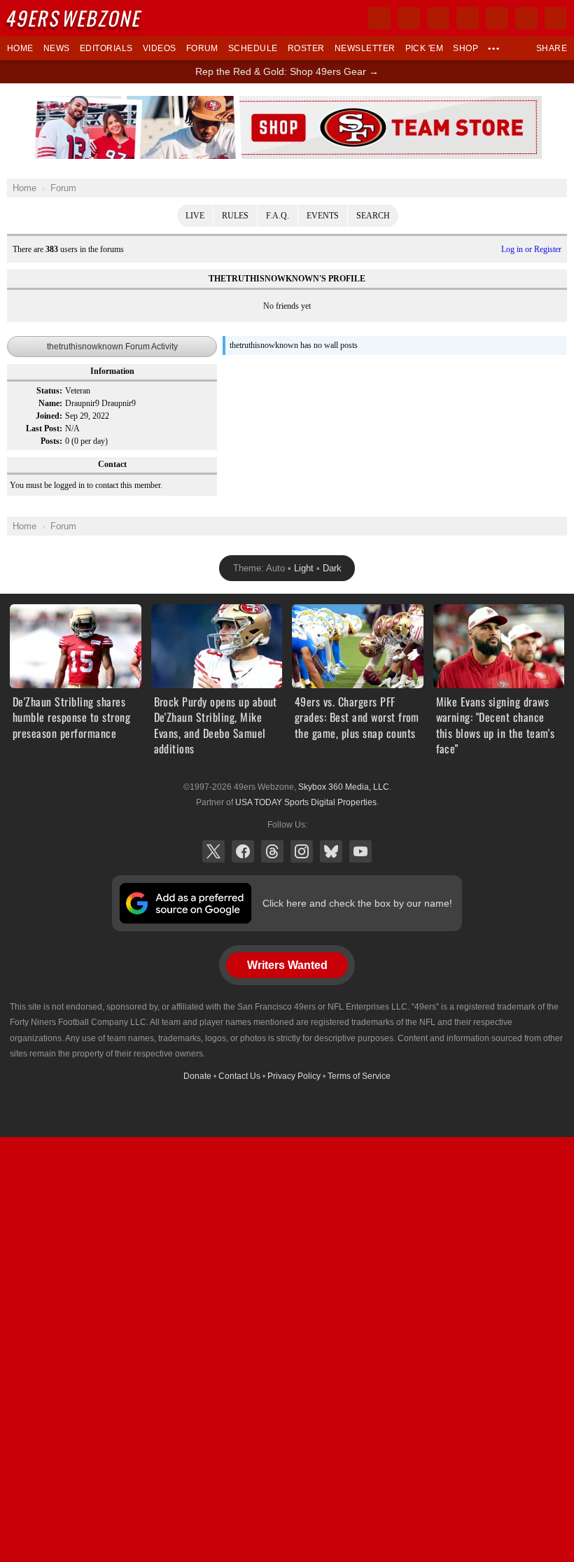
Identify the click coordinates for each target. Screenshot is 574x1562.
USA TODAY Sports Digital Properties (306, 802)
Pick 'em (424, 48)
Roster (306, 48)
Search (373, 216)
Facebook (243, 851)
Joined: (49, 416)
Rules (235, 216)
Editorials (106, 48)
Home (20, 48)
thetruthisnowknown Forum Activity (112, 346)
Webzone (75, 18)
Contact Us (239, 1076)
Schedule (253, 48)
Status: (49, 391)
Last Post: (44, 428)
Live (195, 216)
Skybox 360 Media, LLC (343, 787)
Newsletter (365, 48)
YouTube (360, 851)
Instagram (301, 851)
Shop (465, 48)
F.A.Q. (277, 216)
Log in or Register (531, 249)
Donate (197, 1076)
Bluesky (331, 851)
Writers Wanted (287, 965)
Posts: (51, 441)
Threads (272, 851)
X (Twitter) (213, 851)
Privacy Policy (294, 1076)
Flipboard (497, 18)
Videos (159, 48)
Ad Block (287, 103)
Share (551, 48)
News (56, 48)
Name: (50, 403)
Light (304, 568)
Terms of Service (359, 1076)
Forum (202, 48)
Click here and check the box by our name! (357, 903)
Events (323, 216)
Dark (332, 568)
